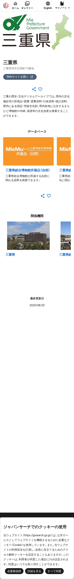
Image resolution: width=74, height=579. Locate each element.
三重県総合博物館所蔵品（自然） (28, 170)
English (48, 8)
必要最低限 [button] (14, 571)
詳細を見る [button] (34, 571)
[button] (63, 5)
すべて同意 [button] (54, 571)
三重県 (10, 254)
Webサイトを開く (18, 76)
